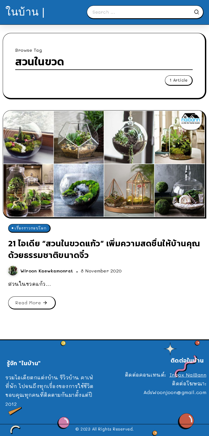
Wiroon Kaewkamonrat (47, 271)
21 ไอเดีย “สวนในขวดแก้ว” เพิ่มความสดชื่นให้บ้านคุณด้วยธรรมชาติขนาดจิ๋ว (104, 249)
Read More (28, 302)
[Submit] (198, 12)
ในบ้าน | (25, 12)
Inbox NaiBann (188, 374)
